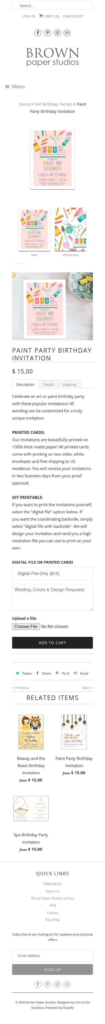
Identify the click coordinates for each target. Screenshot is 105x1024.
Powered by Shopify (59, 1008)
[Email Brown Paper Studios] (67, 33)
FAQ (53, 905)
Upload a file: (24, 618)
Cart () (51, 16)
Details (48, 384)
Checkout (73, 16)
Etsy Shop (52, 919)
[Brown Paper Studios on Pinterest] (47, 33)
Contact (52, 912)
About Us (53, 891)
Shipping (69, 384)
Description (25, 384)
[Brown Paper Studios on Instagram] (57, 33)
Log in (28, 16)
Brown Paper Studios (41, 1002)
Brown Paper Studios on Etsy (52, 898)
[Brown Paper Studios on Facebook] (37, 33)
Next (86, 687)
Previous (21, 687)
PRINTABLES (52, 884)
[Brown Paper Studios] (52, 58)
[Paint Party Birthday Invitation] (52, 159)
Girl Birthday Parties (53, 104)
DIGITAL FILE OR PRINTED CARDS (42, 562)
